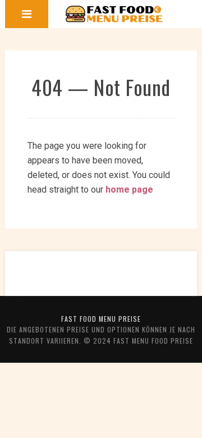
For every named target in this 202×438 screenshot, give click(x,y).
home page (129, 189)
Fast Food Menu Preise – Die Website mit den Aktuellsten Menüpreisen (114, 14)
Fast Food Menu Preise (101, 318)
